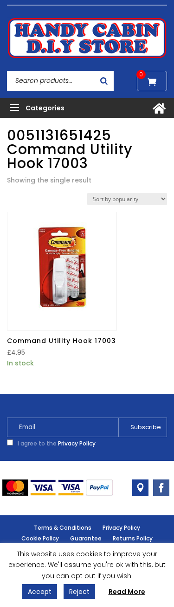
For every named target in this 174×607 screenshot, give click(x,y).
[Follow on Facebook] (161, 487)
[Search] (104, 80)
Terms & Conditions (62, 528)
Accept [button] (40, 591)
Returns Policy (133, 538)
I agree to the (56, 443)
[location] (140, 487)
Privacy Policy (77, 443)
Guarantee (86, 538)
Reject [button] (79, 591)
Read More (127, 591)
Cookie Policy (40, 538)
